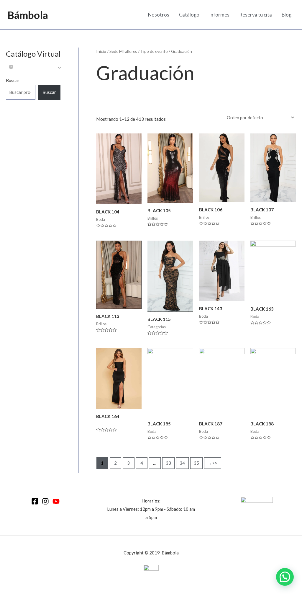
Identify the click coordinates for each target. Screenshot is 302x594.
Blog (286, 15)
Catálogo (189, 15)
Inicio (101, 51)
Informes (219, 15)
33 (168, 463)
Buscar (12, 80)
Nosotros (158, 15)
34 (182, 463)
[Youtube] (56, 501)
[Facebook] (34, 501)
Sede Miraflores (123, 51)
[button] (285, 577)
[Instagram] (45, 501)
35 (196, 463)
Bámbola (27, 15)
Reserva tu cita (255, 15)
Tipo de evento (154, 51)
